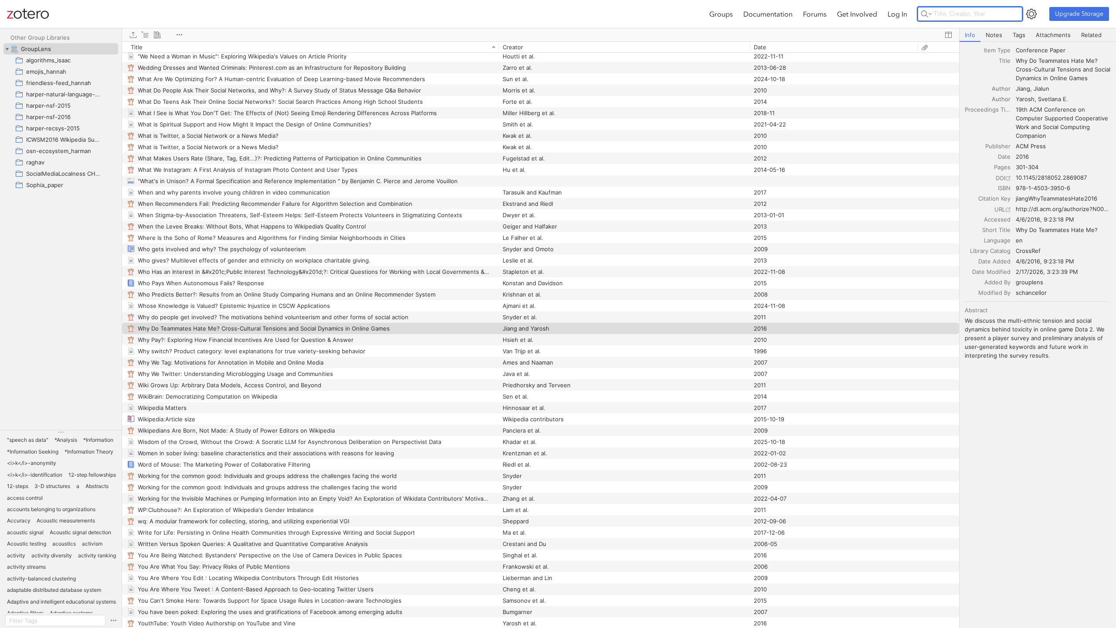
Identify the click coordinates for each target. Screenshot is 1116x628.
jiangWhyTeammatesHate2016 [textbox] (1056, 198)
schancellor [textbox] (1031, 292)
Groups (721, 14)
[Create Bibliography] (157, 35)
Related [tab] (1091, 34)
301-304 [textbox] (1027, 167)
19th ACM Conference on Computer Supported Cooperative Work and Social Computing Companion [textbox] (1063, 122)
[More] (179, 35)
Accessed (997, 219)
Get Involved (857, 14)
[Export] (133, 35)
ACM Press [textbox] (1031, 146)
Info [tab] (970, 34)
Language (997, 240)
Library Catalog (990, 250)
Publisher (998, 146)
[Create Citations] (145, 35)
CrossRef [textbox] (1028, 250)
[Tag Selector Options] (113, 620)
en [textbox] (1019, 240)
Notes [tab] (994, 34)
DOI (1000, 177)
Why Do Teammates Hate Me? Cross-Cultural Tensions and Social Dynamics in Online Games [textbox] (1064, 69)
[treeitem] (60, 49)
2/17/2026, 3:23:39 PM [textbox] (1047, 271)
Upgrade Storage (1079, 13)
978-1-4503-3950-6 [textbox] (1043, 187)
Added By (997, 282)
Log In (897, 14)
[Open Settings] (1031, 14)
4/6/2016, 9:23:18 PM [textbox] (1045, 219)
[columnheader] (310, 47)
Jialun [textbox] (1041, 88)
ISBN (1004, 187)
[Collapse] (6, 48)
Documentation (768, 14)
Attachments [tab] (1053, 34)
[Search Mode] (926, 14)
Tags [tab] (1019, 34)
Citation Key (994, 198)
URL (999, 209)
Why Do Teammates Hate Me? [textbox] (1057, 229)
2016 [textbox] (1022, 156)
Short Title (996, 229)
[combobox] (1063, 50)
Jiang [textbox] (1023, 88)
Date (1004, 156)
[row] (540, 47)
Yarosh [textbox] (1025, 99)
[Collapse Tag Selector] (61, 432)
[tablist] (1037, 35)
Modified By (994, 292)
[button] (27, 440)
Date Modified (991, 271)
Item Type (997, 50)
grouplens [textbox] (1029, 282)
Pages (1002, 167)
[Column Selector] (948, 35)
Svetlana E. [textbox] (1053, 99)
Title (1005, 60)
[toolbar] (540, 34)
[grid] (540, 334)
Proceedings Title (988, 109)
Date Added (994, 261)
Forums (815, 14)
